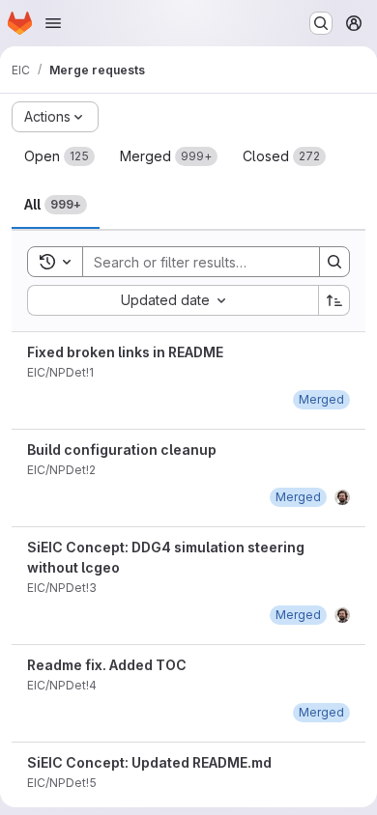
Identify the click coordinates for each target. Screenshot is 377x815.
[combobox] (172, 300)
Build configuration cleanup (122, 449)
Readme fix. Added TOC (107, 665)
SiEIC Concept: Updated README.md (149, 762)
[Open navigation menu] (53, 23)
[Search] (334, 261)
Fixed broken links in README (125, 352)
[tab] (59, 156)
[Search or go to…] (321, 23)
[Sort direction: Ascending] (334, 300)
